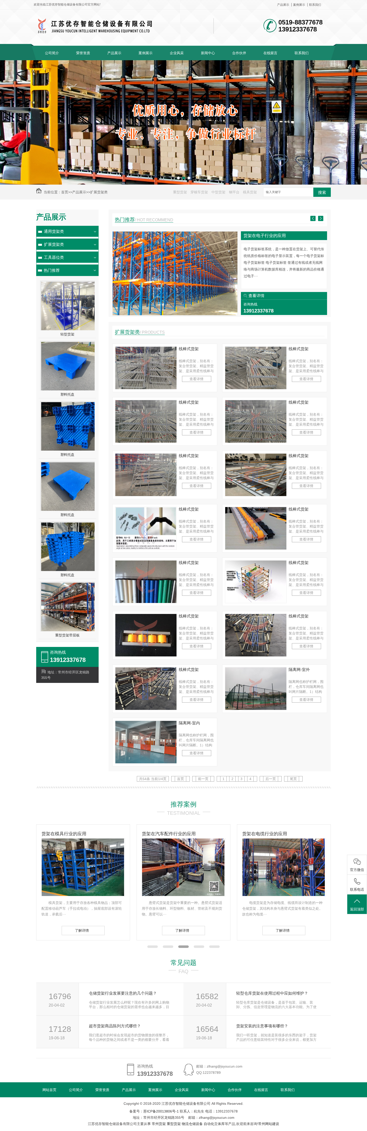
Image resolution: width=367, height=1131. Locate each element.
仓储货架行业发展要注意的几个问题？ (123, 993)
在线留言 (270, 53)
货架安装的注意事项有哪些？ (262, 1026)
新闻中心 (208, 53)
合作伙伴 (239, 53)
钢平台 (234, 192)
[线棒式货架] (146, 388)
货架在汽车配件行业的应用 (68, 833)
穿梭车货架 (199, 192)
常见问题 (183, 962)
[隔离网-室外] (255, 709)
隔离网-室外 (299, 669)
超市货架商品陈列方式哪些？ (115, 1026)
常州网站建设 (268, 1124)
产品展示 (283, 4)
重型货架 (180, 192)
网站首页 (49, 1090)
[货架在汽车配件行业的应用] (83, 895)
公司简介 (52, 53)
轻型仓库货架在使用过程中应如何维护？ (272, 993)
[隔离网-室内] (146, 762)
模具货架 (250, 192)
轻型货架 (67, 334)
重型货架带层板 (67, 635)
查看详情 (256, 295)
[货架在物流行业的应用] (175, 314)
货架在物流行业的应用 (264, 235)
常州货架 (159, 1124)
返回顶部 (357, 909)
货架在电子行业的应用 (264, 833)
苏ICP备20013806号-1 (161, 1111)
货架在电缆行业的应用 (164, 833)
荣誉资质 (83, 53)
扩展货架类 (99, 192)
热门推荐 (52, 270)
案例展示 (299, 4)
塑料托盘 (67, 394)
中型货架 (218, 192)
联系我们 (315, 4)
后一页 (270, 779)
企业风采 (177, 53)
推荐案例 (183, 804)
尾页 (293, 779)
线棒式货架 (189, 349)
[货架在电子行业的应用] (283, 895)
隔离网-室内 (189, 723)
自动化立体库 (214, 1124)
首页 (64, 192)
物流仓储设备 (192, 1124)
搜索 (322, 192)
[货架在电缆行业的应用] (183, 895)
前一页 (203, 779)
